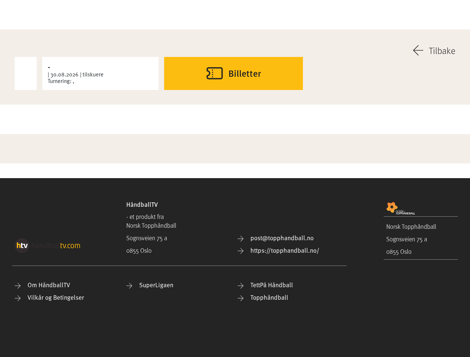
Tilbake (442, 50)
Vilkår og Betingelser (55, 297)
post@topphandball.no (281, 238)
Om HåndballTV (48, 285)
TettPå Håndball (271, 285)
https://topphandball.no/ (284, 250)
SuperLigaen (155, 285)
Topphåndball (268, 297)
